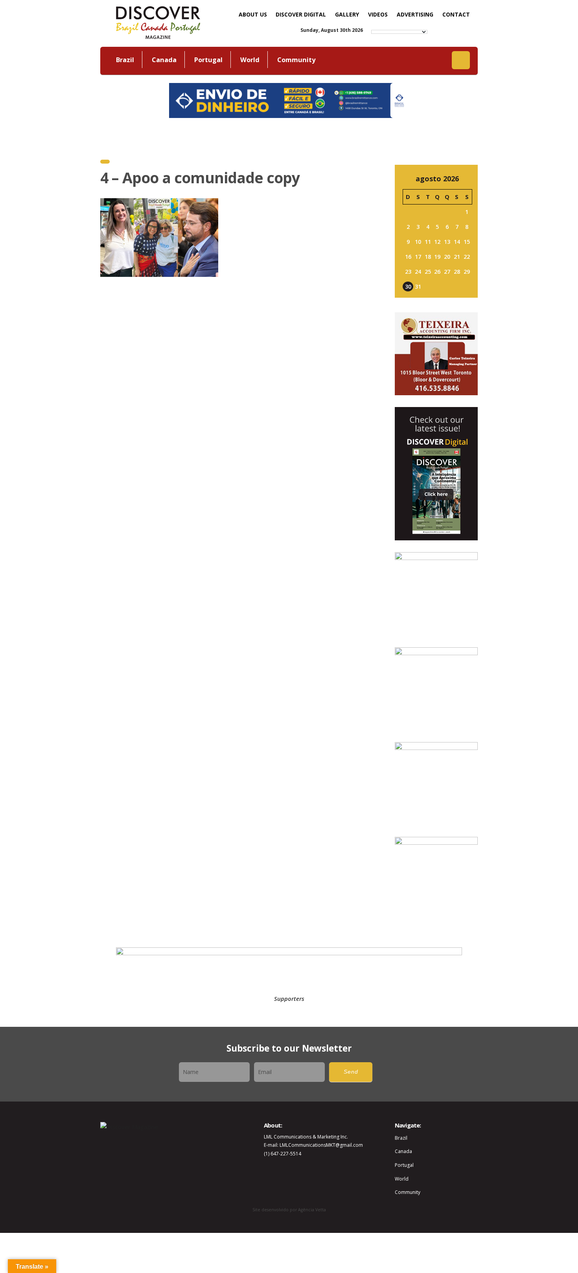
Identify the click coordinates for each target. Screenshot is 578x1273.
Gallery (347, 14)
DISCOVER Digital (301, 14)
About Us (253, 14)
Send (351, 1072)
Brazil (125, 59)
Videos (378, 14)
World (250, 59)
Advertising (415, 14)
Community (296, 59)
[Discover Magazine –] (158, 22)
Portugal (208, 59)
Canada (164, 59)
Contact (456, 14)
